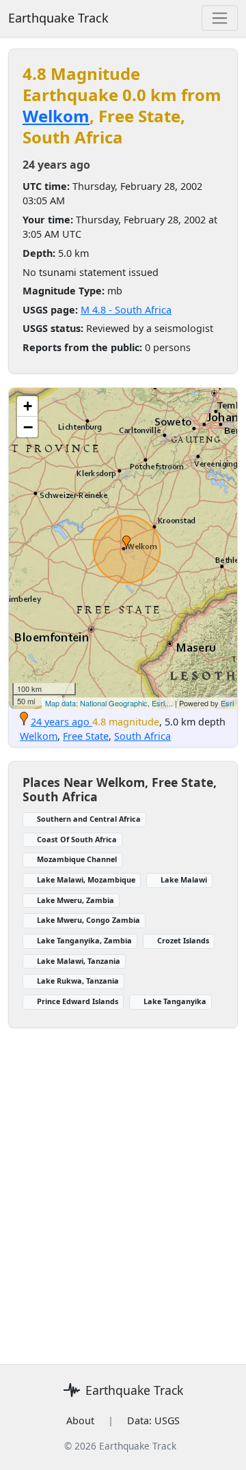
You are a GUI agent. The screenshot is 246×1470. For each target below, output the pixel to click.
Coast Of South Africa (77, 839)
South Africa (142, 736)
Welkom (56, 116)
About (80, 1420)
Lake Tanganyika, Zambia (84, 940)
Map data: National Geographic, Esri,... (109, 702)
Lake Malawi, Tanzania (78, 961)
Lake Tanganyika (175, 1001)
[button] (126, 542)
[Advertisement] (123, 1188)
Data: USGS (153, 1420)
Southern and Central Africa (89, 819)
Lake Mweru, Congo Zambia (88, 920)
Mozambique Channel (77, 859)
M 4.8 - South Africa (126, 309)
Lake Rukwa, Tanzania (78, 980)
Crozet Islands (183, 940)
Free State (86, 736)
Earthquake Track (58, 18)
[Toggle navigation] (220, 18)
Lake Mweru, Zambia (75, 900)
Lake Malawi (184, 879)
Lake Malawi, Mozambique (86, 879)
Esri (227, 702)
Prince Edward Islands (77, 1001)
